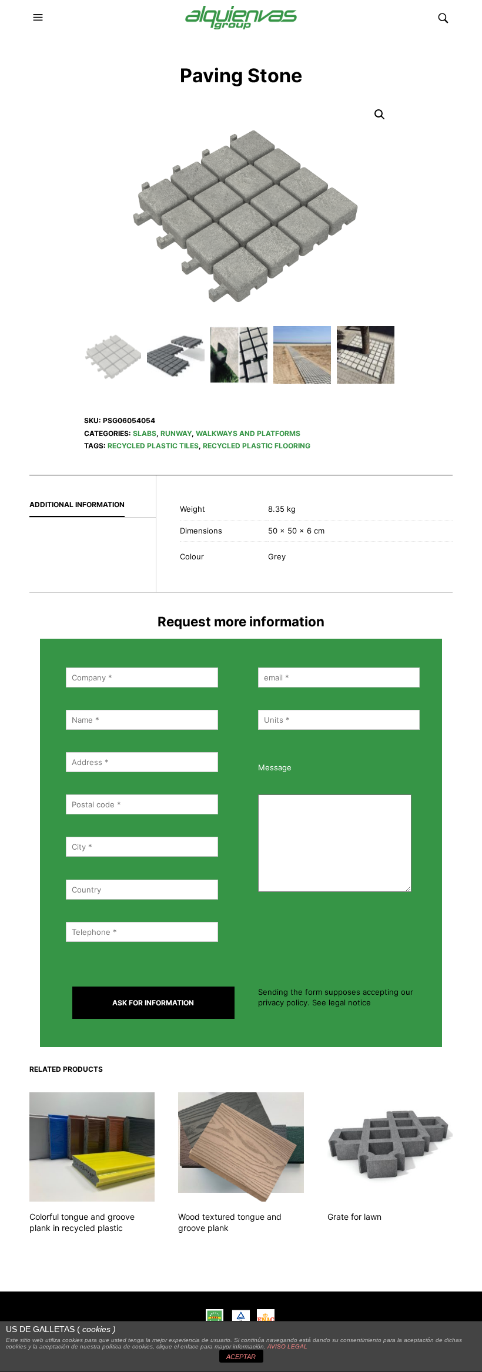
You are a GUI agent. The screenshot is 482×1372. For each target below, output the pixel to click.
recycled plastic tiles (153, 445)
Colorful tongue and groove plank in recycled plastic (82, 1222)
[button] (39, 17)
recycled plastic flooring (256, 445)
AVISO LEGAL (287, 1346)
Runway (176, 433)
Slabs (144, 433)
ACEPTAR (241, 1356)
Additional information (77, 504)
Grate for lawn (354, 1217)
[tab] (92, 505)
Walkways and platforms (248, 433)
